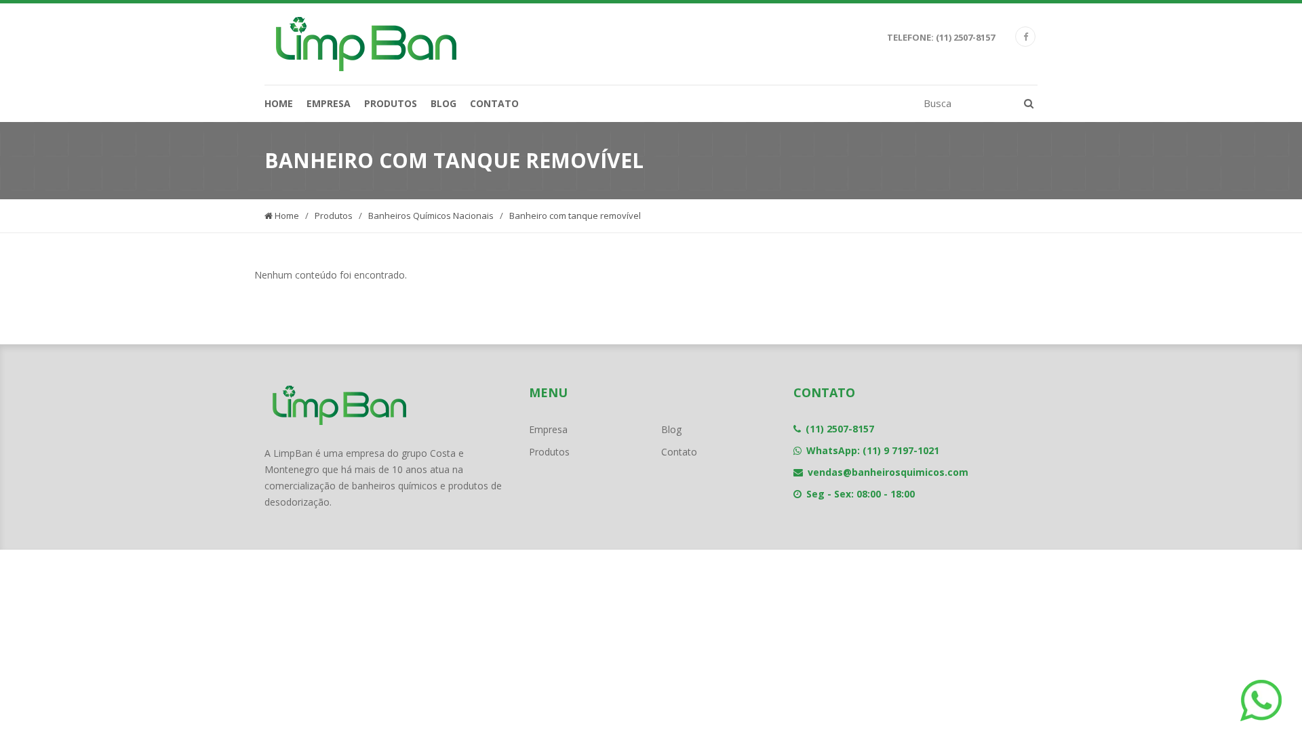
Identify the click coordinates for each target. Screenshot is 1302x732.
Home (278, 103)
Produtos (390, 103)
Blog (443, 103)
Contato (494, 103)
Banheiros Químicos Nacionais (431, 215)
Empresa (329, 103)
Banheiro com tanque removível (575, 215)
